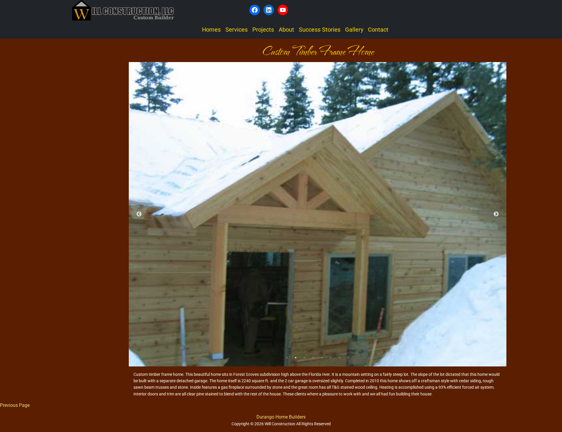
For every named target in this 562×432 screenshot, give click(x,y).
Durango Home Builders (281, 417)
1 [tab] (287, 358)
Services (236, 29)
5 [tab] (322, 358)
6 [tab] (331, 358)
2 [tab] (296, 358)
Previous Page (15, 405)
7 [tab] (339, 358)
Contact (378, 29)
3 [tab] (304, 358)
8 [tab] (348, 358)
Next (496, 214)
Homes (211, 29)
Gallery (354, 29)
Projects (263, 29)
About (286, 29)
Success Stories (319, 29)
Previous (139, 214)
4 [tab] (313, 358)
